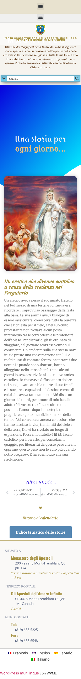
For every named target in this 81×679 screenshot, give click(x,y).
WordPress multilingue (19, 673)
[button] (40, 6)
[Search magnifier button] (77, 78)
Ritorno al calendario (40, 518)
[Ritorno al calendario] (40, 508)
